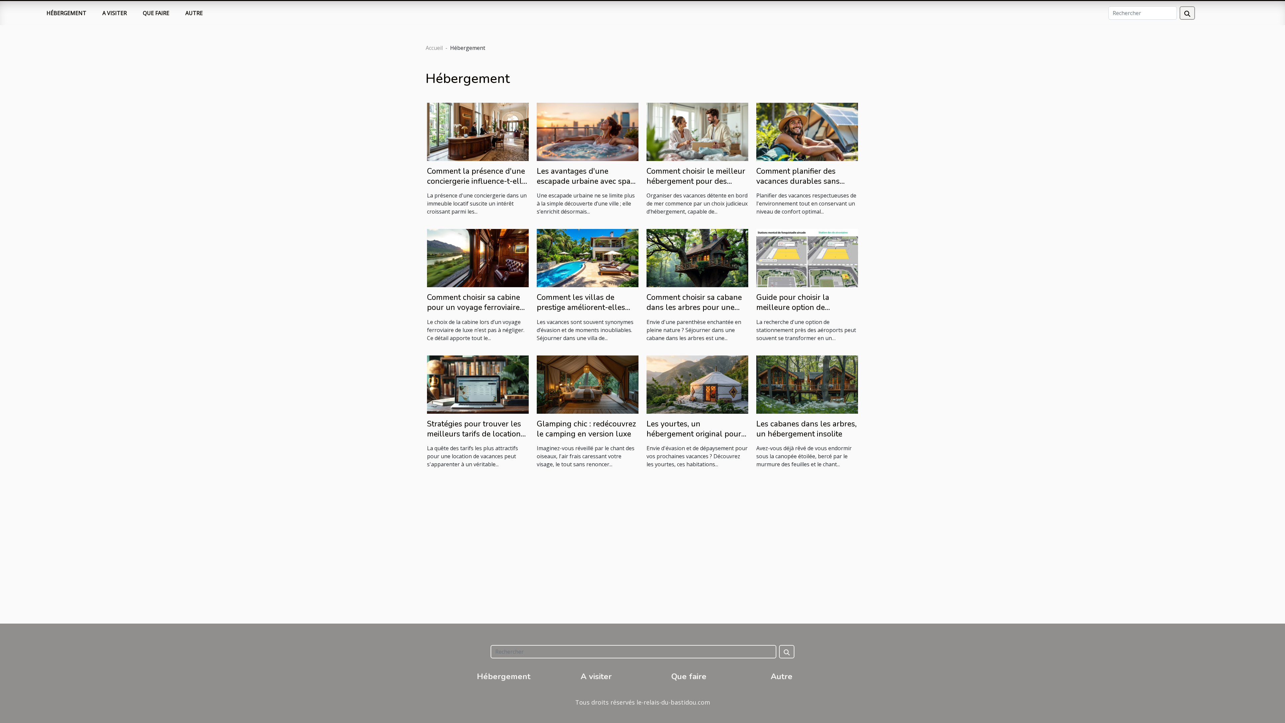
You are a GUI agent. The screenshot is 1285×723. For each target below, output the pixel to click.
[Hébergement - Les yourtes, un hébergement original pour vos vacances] (697, 384)
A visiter (114, 13)
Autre (194, 13)
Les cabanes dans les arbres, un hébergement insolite (806, 429)
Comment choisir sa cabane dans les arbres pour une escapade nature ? (694, 307)
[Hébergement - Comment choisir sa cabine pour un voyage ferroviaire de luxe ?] (478, 257)
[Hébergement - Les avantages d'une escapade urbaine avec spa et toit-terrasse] (587, 131)
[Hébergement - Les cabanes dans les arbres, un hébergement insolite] (807, 384)
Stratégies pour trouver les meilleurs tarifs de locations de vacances (475, 434)
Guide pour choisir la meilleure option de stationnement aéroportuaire (806, 307)
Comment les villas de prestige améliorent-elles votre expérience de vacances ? (581, 312)
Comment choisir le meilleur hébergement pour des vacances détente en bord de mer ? (697, 186)
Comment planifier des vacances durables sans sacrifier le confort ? (798, 181)
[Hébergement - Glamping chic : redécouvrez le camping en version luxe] (587, 384)
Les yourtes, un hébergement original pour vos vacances (694, 434)
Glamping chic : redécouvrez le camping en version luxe (586, 429)
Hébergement (66, 13)
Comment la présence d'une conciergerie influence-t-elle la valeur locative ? (476, 181)
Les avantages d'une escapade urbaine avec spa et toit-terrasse (583, 181)
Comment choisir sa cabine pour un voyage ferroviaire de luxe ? (473, 307)
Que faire (156, 13)
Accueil (434, 48)
